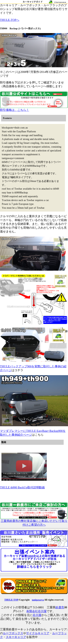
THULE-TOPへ (9, 19)
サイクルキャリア (37, 633)
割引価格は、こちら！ (14, 109)
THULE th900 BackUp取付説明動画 (22, 487)
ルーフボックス (13, 633)
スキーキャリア (16, 637)
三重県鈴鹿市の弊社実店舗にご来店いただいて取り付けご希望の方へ (34, 522)
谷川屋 (37, 615)
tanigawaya (38, 599)
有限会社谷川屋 (36, 611)
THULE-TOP (11, 599)
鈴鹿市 (59, 607)
